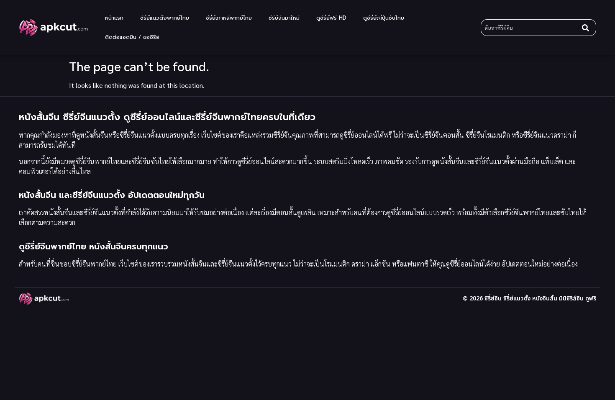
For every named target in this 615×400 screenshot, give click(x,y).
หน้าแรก (114, 18)
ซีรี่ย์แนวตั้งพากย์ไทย (164, 18)
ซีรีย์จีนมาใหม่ (284, 18)
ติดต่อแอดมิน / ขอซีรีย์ (132, 37)
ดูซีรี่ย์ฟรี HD (331, 18)
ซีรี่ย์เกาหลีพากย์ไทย (229, 18)
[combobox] (530, 27)
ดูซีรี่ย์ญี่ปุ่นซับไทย (383, 18)
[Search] (587, 27)
